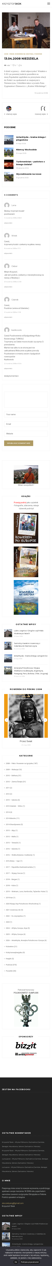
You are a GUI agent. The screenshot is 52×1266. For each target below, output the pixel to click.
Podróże (38, 54)
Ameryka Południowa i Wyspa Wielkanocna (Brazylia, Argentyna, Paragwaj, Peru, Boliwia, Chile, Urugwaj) (31, 671)
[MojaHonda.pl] (26, 1054)
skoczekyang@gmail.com (13, 1203)
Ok (16, 1262)
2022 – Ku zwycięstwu (14, 916)
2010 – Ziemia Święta (14, 782)
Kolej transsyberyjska (14, 952)
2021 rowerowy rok (13, 910)
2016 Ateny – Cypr (13, 861)
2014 (8, 812)
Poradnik (9, 971)
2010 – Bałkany (12, 776)
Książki (8, 959)
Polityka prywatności (30, 1262)
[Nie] (48, 1256)
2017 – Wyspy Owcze (14, 873)
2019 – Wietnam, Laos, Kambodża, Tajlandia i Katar (25, 891)
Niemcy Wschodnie (26, 149)
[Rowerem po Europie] (26, 528)
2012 (8, 794)
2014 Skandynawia (13, 824)
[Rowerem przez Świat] (26, 562)
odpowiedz (8, 223)
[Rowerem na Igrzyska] (26, 597)
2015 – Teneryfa (12, 843)
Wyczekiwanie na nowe (28, 174)
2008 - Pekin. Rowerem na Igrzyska (18, 54)
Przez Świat (26, 741)
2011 (8, 788)
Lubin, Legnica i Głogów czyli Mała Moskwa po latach (28, 632)
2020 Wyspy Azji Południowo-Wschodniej (22, 904)
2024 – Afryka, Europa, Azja (16, 928)
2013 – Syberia (11, 800)
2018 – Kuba (11, 885)
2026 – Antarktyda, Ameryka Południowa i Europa (25, 940)
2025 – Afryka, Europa (14, 934)
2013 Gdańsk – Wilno (14, 806)
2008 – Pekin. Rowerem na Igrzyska (19, 763)
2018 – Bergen (11, 879)
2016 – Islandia (12, 849)
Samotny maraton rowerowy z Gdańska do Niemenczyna (27, 644)
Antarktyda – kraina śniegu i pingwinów (30, 656)
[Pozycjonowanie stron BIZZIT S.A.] (26, 1045)
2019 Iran (9, 898)
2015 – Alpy (10, 830)
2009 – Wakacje (12, 770)
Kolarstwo (10, 947)
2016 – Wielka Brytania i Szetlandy (19, 855)
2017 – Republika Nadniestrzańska (19, 867)
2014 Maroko (11, 818)
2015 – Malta (11, 837)
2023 (8, 922)
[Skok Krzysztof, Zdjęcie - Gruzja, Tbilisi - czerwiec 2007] (26, 474)
